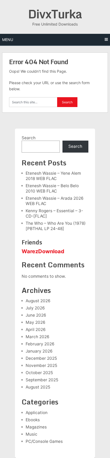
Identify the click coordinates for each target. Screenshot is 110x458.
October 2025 (39, 372)
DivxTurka (55, 13)
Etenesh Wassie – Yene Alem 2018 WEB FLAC (53, 176)
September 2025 (42, 379)
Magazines (36, 427)
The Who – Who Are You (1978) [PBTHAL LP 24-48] (56, 226)
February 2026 (40, 343)
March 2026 (37, 336)
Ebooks (33, 419)
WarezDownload (43, 251)
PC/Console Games (44, 441)
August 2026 (38, 300)
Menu (7, 39)
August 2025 (38, 387)
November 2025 (41, 365)
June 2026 (36, 315)
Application (37, 412)
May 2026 (35, 322)
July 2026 (35, 307)
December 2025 (41, 358)
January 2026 (39, 351)
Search (29, 137)
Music (31, 434)
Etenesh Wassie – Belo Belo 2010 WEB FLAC (52, 188)
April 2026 (36, 329)
